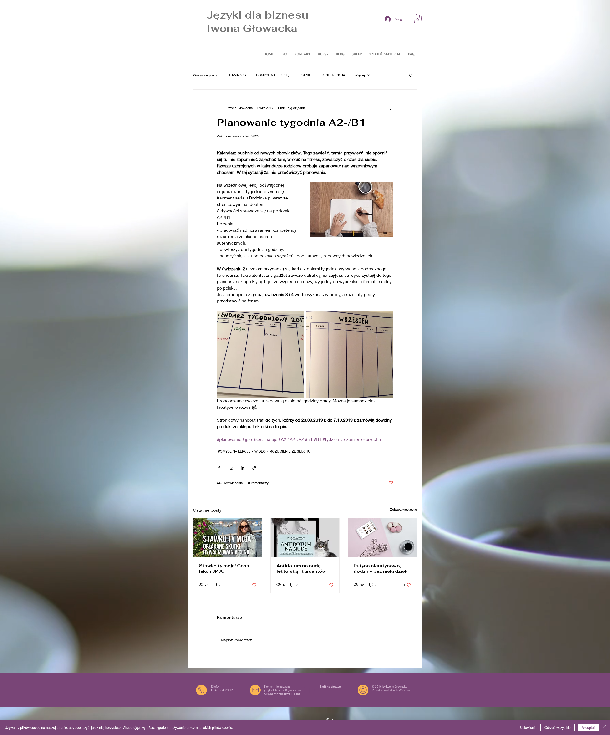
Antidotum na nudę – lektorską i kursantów (301, 568)
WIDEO (260, 451)
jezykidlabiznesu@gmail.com (282, 690)
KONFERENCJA (333, 75)
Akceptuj (588, 727)
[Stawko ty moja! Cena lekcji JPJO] (227, 537)
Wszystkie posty (205, 75)
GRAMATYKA (237, 75)
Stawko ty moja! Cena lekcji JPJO (224, 568)
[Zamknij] (604, 727)
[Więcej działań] (390, 108)
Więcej (360, 75)
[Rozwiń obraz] (260, 354)
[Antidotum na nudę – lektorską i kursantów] (305, 537)
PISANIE (304, 75)
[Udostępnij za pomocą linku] (254, 468)
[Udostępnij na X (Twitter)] (231, 468)
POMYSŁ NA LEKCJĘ (272, 75)
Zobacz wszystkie (403, 509)
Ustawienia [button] (528, 727)
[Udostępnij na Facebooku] (219, 468)
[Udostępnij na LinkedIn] (242, 468)
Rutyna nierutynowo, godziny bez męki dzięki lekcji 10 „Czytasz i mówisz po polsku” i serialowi (381, 568)
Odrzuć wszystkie (557, 727)
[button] (418, 18)
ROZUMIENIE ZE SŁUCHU (290, 451)
